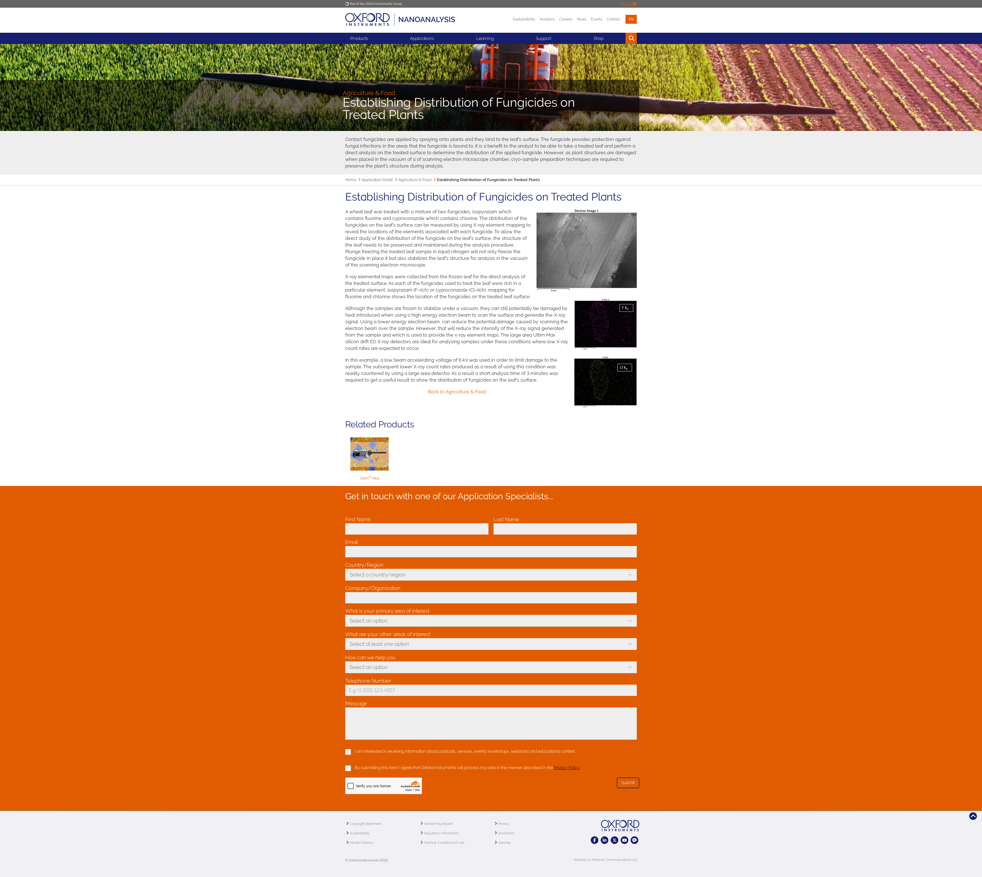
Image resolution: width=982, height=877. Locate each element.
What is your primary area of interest (388, 611)
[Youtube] (624, 840)
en (631, 19)
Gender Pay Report (438, 824)
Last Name (508, 519)
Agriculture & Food (414, 179)
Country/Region (365, 565)
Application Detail (377, 179)
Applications (422, 38)
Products (359, 38)
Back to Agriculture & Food (457, 391)
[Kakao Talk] (634, 840)
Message (356, 703)
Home (350, 179)
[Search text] (619, 38)
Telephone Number (369, 680)
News (581, 19)
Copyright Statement (365, 824)
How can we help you (371, 657)
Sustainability (524, 19)
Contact (613, 19)
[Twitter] (614, 840)
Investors (547, 19)
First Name (359, 519)
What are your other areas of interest (387, 634)
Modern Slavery (362, 843)
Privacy (503, 824)
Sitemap (504, 843)
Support (543, 38)
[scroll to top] (973, 816)
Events (596, 19)
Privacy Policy (567, 767)
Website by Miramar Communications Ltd (605, 860)
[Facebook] (594, 840)
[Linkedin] (604, 840)
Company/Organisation (374, 588)
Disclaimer (506, 833)
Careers (565, 19)
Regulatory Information (441, 833)
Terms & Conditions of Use (444, 843)
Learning (485, 38)
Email (353, 542)
